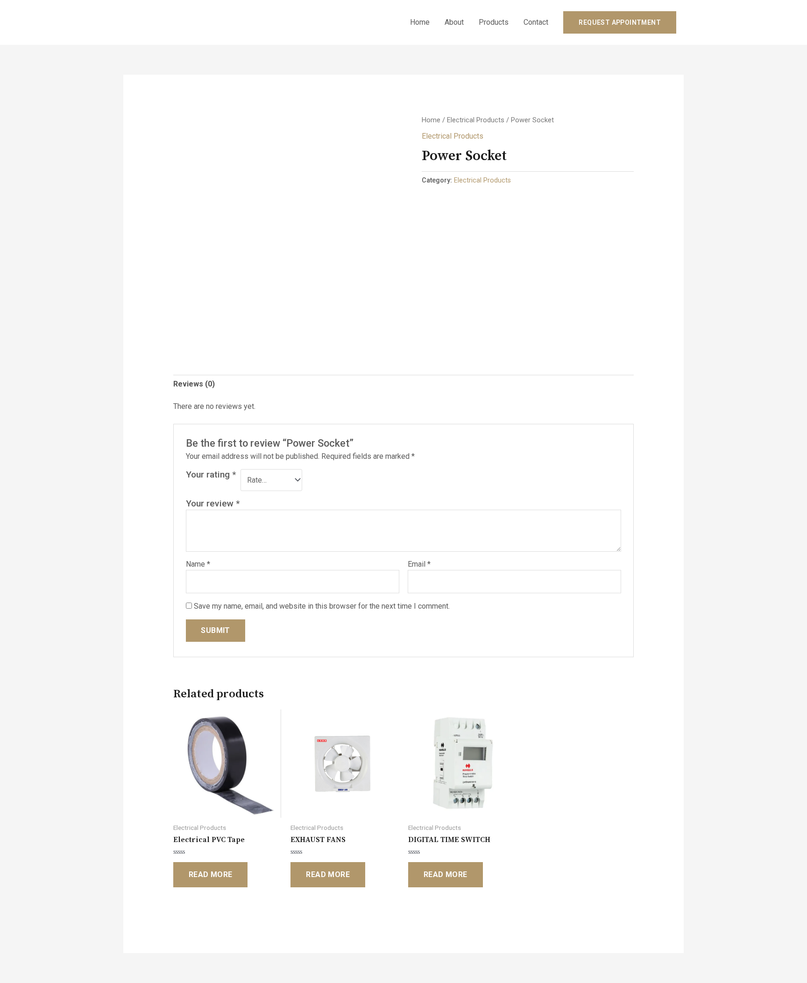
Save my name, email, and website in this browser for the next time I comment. (322, 606)
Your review (213, 503)
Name (198, 564)
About (454, 22)
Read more (211, 874)
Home (420, 22)
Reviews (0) (194, 383)
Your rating (211, 474)
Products (494, 22)
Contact (536, 22)
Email (419, 564)
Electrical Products (475, 120)
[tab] (194, 384)
